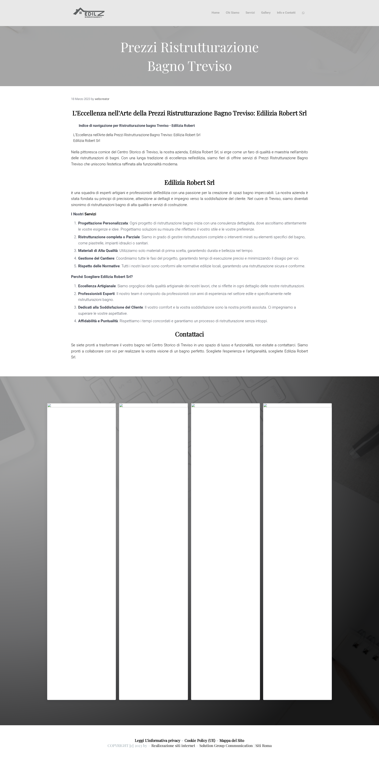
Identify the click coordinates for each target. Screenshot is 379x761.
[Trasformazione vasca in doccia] (297, 551)
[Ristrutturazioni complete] (225, 551)
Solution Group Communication (226, 745)
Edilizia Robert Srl (86, 140)
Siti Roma (263, 745)
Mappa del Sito (232, 740)
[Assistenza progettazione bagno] (153, 551)
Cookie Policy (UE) (200, 740)
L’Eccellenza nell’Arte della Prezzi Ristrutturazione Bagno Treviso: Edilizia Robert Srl (136, 135)
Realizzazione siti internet (173, 745)
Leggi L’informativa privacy (157, 740)
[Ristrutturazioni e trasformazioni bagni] (81, 551)
